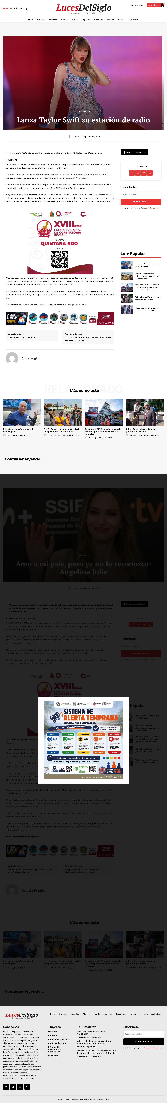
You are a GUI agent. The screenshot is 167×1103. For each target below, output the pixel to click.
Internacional (83, 1037)
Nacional (80, 1047)
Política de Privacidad (149, 208)
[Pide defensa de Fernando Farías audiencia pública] (127, 309)
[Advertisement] (141, 230)
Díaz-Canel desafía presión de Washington (147, 265)
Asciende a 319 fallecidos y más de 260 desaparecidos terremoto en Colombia (147, 287)
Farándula (83, 111)
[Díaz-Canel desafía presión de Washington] (127, 265)
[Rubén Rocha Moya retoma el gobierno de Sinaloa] (127, 298)
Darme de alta (139, 202)
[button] (21, 8)
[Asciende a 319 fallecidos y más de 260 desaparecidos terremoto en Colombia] (127, 287)
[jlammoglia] (12, 358)
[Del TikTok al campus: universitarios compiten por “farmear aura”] (127, 276)
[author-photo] (5, 435)
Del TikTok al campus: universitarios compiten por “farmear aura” (147, 276)
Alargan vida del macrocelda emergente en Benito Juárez (88, 339)
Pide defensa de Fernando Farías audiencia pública (146, 309)
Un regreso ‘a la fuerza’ (22, 337)
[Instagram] (13, 1087)
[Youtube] (27, 1087)
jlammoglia (31, 358)
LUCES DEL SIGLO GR (56, 435)
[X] (138, 173)
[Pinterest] (144, 173)
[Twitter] (20, 1087)
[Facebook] (132, 173)
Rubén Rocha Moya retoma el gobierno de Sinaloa (148, 298)
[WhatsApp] (150, 173)
